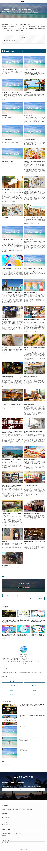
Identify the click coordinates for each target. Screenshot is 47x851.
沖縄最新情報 (23, 672)
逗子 (40, 672)
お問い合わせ (5, 838)
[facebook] (22, 663)
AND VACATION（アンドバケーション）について (12, 833)
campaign (4, 764)
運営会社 (4, 835)
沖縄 (4, 11)
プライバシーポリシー (7, 840)
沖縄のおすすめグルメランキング (13, 40)
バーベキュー (5, 824)
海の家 (4, 819)
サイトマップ (5, 842)
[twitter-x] (23, 663)
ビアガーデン (5, 822)
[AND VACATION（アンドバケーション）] (23, 1)
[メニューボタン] (45, 1)
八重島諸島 (5, 672)
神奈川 (36, 672)
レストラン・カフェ (6, 817)
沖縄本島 (30, 672)
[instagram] (25, 663)
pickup (8, 764)
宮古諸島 (11, 672)
